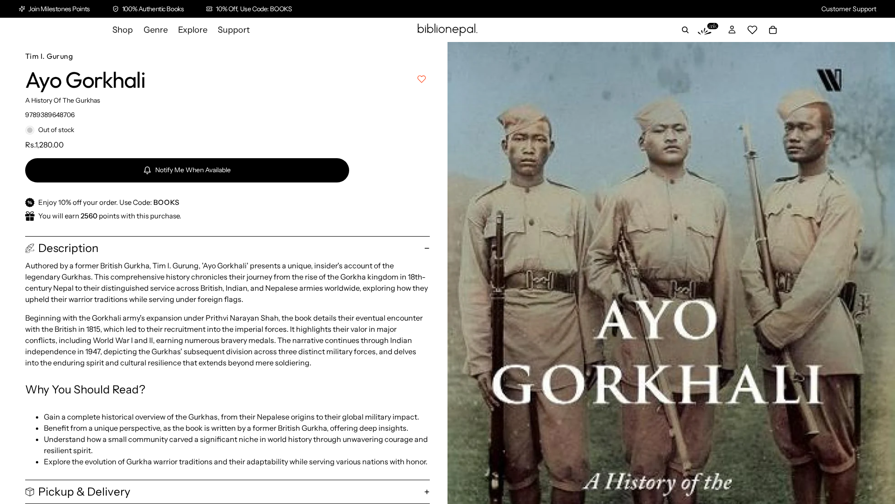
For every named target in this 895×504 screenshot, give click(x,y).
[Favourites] (752, 30)
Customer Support (848, 9)
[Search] (685, 30)
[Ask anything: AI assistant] (708, 30)
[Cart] (773, 30)
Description (68, 248)
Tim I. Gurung (49, 56)
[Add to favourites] (421, 79)
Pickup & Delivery (84, 491)
